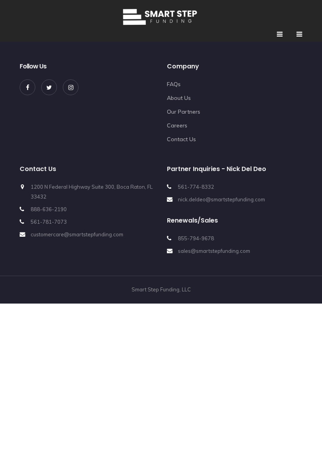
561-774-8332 (196, 187)
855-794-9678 (196, 238)
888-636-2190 (49, 209)
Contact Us (181, 139)
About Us (179, 97)
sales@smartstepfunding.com (214, 251)
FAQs (174, 84)
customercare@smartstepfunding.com (77, 234)
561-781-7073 (49, 222)
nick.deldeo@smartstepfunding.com (221, 199)
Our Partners (183, 111)
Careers (177, 125)
